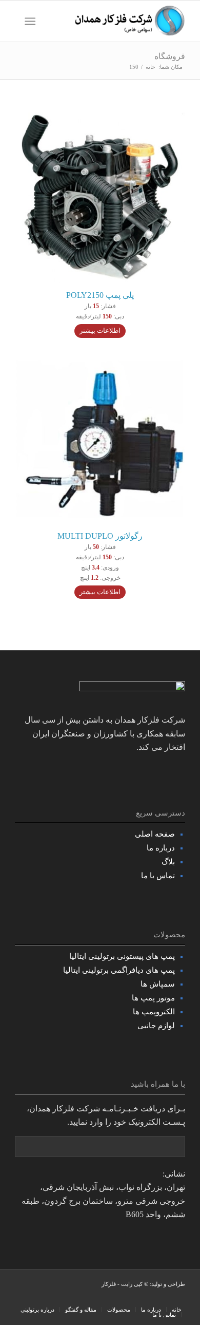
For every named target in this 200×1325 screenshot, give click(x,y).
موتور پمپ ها (153, 998)
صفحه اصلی (155, 834)
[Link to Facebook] (84, 1299)
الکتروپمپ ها (154, 1012)
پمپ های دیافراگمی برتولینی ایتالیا (119, 970)
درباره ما (161, 848)
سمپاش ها (158, 984)
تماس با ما (158, 876)
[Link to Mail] (22, 1299)
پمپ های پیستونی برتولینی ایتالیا (122, 956)
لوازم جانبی (156, 1025)
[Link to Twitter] (68, 1299)
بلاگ (168, 862)
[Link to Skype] (53, 1299)
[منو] (32, 21)
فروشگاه (169, 56)
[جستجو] (51, 21)
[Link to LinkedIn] (38, 1299)
